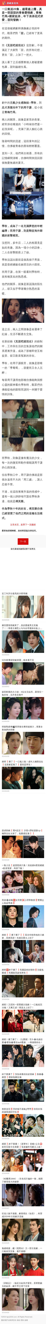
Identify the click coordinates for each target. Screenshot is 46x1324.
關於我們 (4, 1320)
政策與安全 (12, 1320)
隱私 (22, 1320)
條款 (18, 1320)
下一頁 (23, 541)
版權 (26, 1320)
